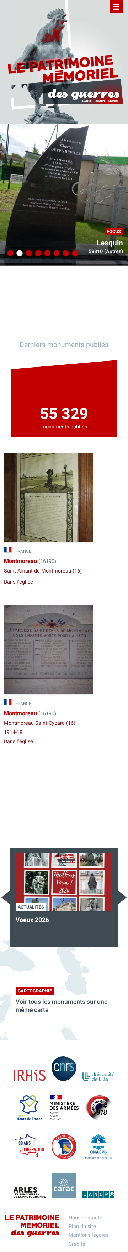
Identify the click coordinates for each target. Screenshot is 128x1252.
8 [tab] (74, 253)
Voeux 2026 (32, 920)
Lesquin (110, 243)
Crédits (77, 1244)
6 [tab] (55, 253)
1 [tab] (9, 253)
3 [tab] (27, 253)
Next (122, 897)
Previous (5, 897)
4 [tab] (37, 253)
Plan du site (82, 1226)
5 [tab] (46, 253)
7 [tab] (64, 253)
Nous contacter (86, 1218)
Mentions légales (88, 1235)
